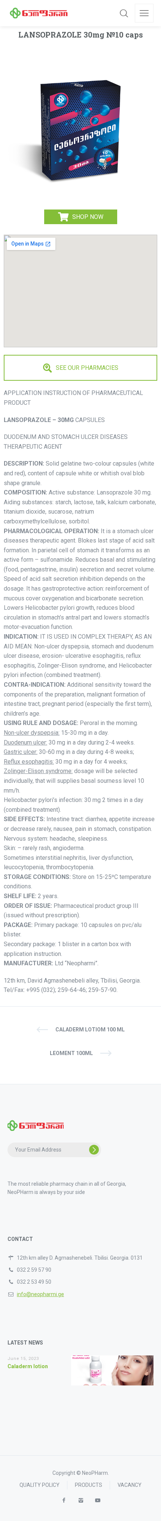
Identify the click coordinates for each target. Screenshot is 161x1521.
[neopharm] (38, 13)
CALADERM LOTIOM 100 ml (90, 1030)
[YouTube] (97, 1500)
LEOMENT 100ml (71, 1053)
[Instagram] (81, 1500)
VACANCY (130, 1485)
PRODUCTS (88, 1485)
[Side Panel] (144, 13)
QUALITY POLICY (39, 1485)
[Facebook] (64, 1500)
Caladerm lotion (27, 1366)
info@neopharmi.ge (40, 1294)
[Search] (124, 13)
